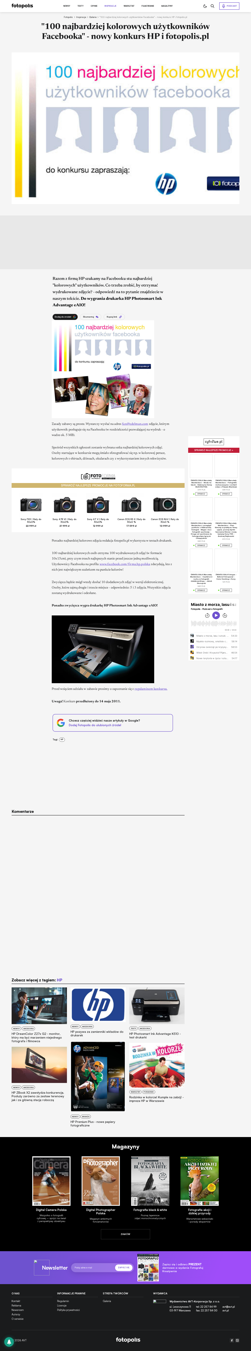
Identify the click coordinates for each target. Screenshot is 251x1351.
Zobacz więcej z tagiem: (37, 980)
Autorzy (16, 1314)
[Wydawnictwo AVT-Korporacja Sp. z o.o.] (159, 1307)
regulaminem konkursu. (151, 689)
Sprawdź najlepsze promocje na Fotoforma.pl (98, 485)
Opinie (94, 6)
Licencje (62, 1305)
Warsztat (129, 6)
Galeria (107, 1301)
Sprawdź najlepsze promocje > (213, 450)
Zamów (125, 1234)
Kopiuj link (112, 316)
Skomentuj (88, 316)
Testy (80, 6)
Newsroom (18, 1310)
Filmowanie (148, 6)
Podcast (232, 6)
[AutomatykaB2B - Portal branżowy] (128, 1340)
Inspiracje (110, 6)
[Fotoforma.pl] (98, 478)
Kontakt (16, 1301)
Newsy (66, 6)
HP (62, 739)
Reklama (16, 1305)
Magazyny (167, 6)
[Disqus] (98, 861)
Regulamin (63, 1301)
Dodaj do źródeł (63, 316)
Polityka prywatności (68, 1310)
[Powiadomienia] (9, 1342)
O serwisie (18, 1318)
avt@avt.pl (228, 1306)
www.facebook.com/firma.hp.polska (125, 564)
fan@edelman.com (135, 424)
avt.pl (225, 1310)
